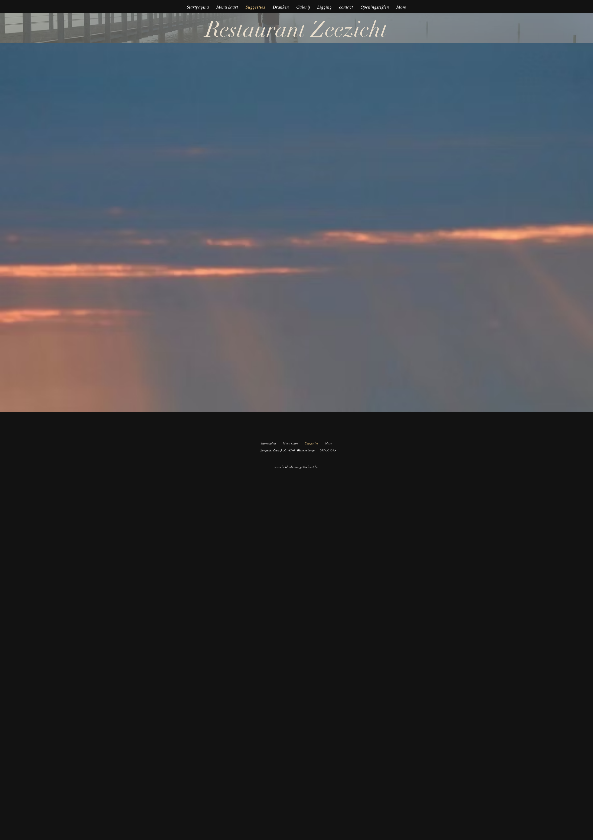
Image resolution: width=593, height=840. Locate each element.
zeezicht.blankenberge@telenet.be (296, 467)
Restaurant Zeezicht (296, 29)
